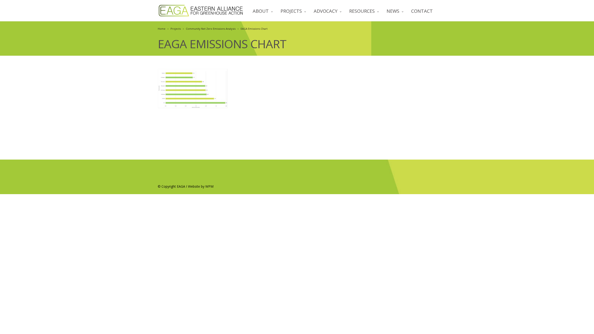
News (393, 11)
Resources (362, 11)
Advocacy (325, 11)
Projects (291, 11)
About (261, 11)
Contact (422, 11)
